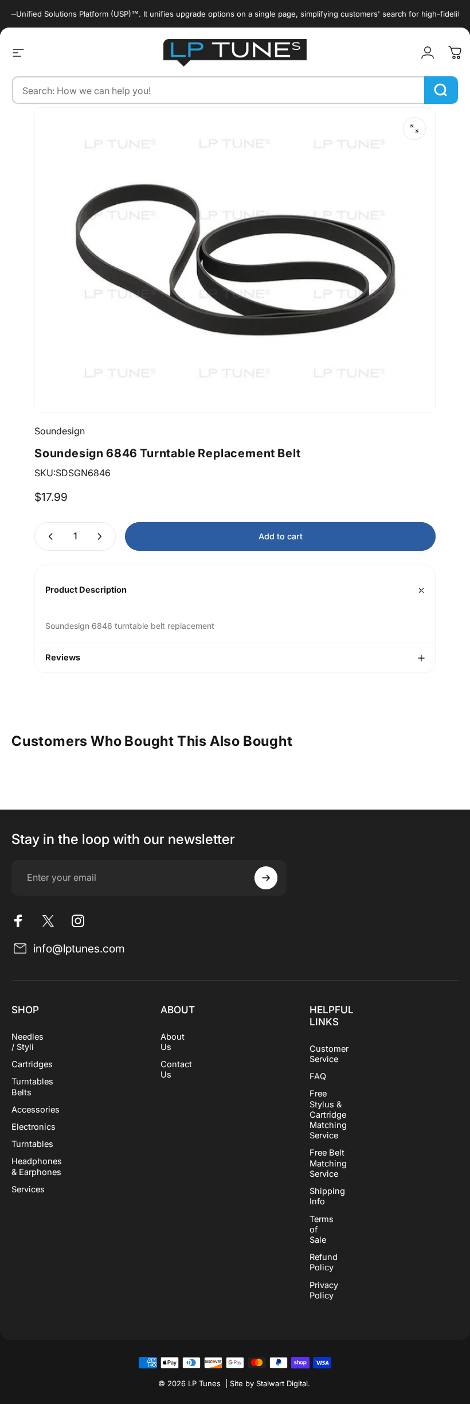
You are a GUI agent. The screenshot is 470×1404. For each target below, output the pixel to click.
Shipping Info (327, 1196)
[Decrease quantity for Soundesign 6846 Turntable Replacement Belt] (48, 536)
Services (28, 1189)
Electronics (33, 1127)
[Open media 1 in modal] (414, 128)
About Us (172, 1042)
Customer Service (329, 1054)
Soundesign (59, 431)
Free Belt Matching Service (328, 1163)
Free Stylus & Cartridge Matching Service (328, 1114)
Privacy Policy (324, 1290)
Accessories (35, 1109)
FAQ (318, 1076)
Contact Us (176, 1069)
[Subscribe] (265, 877)
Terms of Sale (322, 1229)
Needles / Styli (27, 1042)
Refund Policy (324, 1262)
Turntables (32, 1144)
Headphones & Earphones (36, 1166)
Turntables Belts (32, 1086)
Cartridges (32, 1064)
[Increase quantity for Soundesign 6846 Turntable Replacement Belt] (102, 536)
